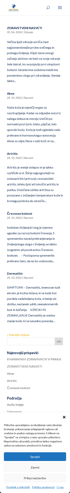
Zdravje (28, 32)
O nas (60, 487)
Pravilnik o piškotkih (18, 487)
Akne (10, 93)
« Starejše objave (18, 334)
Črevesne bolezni (19, 213)
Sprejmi (35, 456)
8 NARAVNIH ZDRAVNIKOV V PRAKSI (34, 359)
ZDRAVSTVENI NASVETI (24, 28)
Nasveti (28, 97)
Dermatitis (15, 273)
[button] (64, 417)
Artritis (12, 153)
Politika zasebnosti (43, 487)
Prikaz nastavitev (35, 478)
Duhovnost (14, 411)
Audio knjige (15, 404)
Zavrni (35, 467)
